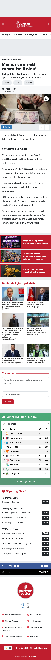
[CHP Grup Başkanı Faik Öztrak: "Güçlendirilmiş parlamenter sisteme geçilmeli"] (13, 294)
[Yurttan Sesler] (25, 25)
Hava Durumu (35, 615)
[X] (28, 605)
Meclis (43, 35)
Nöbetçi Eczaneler (13, 615)
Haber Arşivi (35, 637)
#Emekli (6, 82)
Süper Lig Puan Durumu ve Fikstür (13, 628)
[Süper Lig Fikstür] (47, 491)
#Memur (29, 82)
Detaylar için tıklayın (25, 482)
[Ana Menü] (3, 24)
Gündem (17, 35)
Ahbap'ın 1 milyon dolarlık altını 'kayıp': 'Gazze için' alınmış (36, 361)
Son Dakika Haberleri (13, 637)
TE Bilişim (32, 656)
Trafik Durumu (35, 621)
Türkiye (6, 35)
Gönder (8, 401)
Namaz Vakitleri (11, 621)
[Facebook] (23, 605)
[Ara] (48, 24)
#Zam (17, 82)
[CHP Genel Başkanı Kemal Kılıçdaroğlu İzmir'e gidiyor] (38, 294)
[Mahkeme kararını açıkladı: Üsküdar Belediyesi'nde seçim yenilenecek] (38, 320)
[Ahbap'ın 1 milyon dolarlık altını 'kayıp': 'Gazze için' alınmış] (38, 350)
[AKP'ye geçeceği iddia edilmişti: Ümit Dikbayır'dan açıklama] (13, 350)
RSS (9, 648)
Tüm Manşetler (36, 627)
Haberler (6, 60)
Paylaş (8, 127)
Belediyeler (31, 35)
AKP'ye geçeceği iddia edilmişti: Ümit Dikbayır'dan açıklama (12, 361)
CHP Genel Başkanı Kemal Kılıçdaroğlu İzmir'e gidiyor (35, 304)
